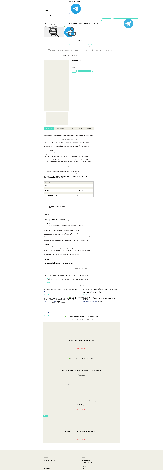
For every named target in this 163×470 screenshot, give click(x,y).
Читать (48, 274)
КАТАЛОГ (81, 128)
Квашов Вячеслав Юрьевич (50, 301)
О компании (47, 468)
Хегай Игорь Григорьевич (49, 312)
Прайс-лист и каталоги (49, 460)
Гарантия (84, 466)
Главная (46, 455)
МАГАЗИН (57, 38)
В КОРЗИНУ (85, 71)
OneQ (74, 159)
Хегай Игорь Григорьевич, (89, 291)
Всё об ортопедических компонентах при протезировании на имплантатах (67, 275)
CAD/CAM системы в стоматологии (55, 271)
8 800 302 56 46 (72, 1)
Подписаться (126, 19)
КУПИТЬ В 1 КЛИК (97, 71)
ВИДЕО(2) (73, 128)
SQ (77, 159)
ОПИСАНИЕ (49, 128)
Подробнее (107, 19)
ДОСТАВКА (89, 128)
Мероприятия (85, 458)
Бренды (46, 466)
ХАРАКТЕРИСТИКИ (61, 128)
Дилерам (46, 458)
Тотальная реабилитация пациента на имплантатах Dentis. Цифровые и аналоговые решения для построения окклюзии (100, 289)
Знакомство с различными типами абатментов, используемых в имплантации (68, 279)
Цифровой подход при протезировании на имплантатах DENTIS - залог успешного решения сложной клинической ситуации (61, 309)
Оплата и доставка (86, 468)
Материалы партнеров (87, 462)
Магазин (46, 456)
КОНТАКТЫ (105, 38)
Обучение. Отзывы (86, 460)
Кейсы (83, 455)
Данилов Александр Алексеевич (51, 291)
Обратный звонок (81, 41)
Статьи (83, 456)
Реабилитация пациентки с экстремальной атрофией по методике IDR (99, 299)
